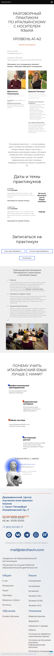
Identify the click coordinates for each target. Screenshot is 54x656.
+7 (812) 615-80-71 (12, 527)
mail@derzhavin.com (27, 464)
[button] (13, 251)
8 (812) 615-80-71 (6, 2)
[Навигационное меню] (52, 2)
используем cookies (31, 653)
